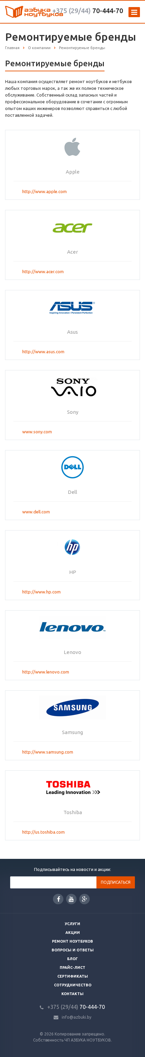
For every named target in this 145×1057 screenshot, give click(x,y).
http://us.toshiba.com (43, 832)
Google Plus (84, 899)
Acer (72, 252)
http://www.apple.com (44, 191)
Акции (72, 933)
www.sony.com (37, 431)
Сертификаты (72, 976)
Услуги (72, 924)
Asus (72, 332)
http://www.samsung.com (47, 752)
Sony (72, 412)
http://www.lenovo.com (45, 671)
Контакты (72, 994)
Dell (72, 492)
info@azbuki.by (76, 1017)
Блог (72, 959)
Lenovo (72, 652)
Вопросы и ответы (73, 950)
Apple (73, 172)
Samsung (72, 732)
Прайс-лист (72, 967)
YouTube (71, 899)
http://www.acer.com (43, 271)
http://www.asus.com (43, 351)
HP (72, 572)
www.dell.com (36, 511)
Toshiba (72, 812)
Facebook (58, 899)
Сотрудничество (72, 985)
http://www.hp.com (41, 591)
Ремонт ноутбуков (72, 941)
